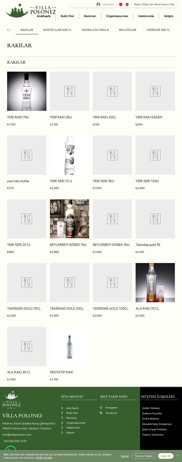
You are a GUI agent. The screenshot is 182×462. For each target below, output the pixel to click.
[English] (127, 4)
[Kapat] (178, 456)
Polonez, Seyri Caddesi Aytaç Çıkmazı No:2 (29, 423)
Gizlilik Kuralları (44, 457)
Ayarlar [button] (125, 456)
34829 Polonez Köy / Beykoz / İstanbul (26, 428)
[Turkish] (121, 4)
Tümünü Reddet (144, 456)
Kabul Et (165, 456)
